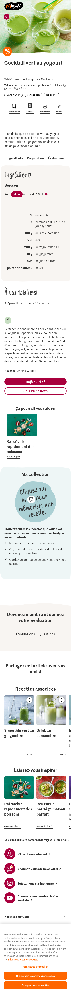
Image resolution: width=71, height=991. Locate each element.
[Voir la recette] (19, 726)
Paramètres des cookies (35, 966)
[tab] (35, 916)
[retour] (6, 17)
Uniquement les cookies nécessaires (35, 976)
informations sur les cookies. (23, 959)
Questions (47, 634)
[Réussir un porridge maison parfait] (51, 802)
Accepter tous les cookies (35, 985)
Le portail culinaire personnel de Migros (28, 839)
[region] (35, 957)
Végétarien (33, 94)
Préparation (35, 158)
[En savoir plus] (22, 449)
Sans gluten (13, 94)
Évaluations (56, 158)
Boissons (51, 94)
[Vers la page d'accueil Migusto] (13, 4)
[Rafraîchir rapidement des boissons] (19, 802)
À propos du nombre (46, 194)
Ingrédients (15, 158)
